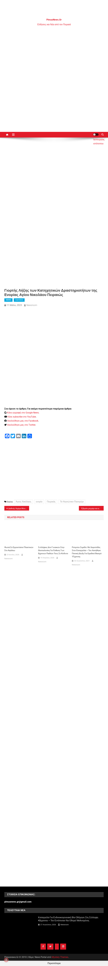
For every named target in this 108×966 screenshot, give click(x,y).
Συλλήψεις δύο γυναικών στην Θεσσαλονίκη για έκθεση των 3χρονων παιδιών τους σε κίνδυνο (53, 550)
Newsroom (31, 305)
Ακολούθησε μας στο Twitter (21, 425)
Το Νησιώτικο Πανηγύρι (72, 501)
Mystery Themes (60, 957)
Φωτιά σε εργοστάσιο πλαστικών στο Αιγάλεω (18, 548)
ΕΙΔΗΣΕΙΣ (19, 300)
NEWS (8, 300)
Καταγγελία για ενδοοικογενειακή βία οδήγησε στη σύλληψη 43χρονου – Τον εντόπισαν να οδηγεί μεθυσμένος (68, 919)
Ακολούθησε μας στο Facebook (22, 420)
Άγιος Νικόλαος (23, 501)
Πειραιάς (51, 501)
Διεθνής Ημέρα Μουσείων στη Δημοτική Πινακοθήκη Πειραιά (18, 508)
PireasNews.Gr (54, 19)
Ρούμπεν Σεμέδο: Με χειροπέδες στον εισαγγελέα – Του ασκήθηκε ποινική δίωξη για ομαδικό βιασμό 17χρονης (87, 552)
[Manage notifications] (6, 960)
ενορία (39, 501)
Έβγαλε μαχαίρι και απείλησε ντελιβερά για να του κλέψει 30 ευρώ (92, 508)
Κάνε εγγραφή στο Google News (23, 412)
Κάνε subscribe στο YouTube (21, 416)
